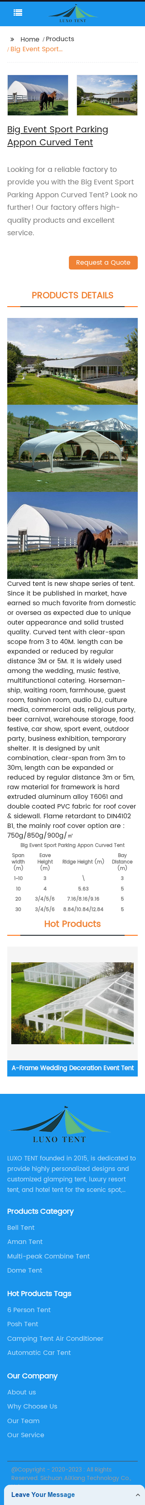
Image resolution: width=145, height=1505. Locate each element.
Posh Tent (22, 1324)
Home (30, 39)
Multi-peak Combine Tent (48, 1256)
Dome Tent (24, 1270)
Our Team (23, 1421)
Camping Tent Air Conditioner (55, 1339)
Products (60, 39)
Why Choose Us (32, 1406)
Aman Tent (25, 1242)
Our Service (25, 1435)
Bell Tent (21, 1228)
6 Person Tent (29, 1310)
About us (21, 1392)
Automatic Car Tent (39, 1353)
